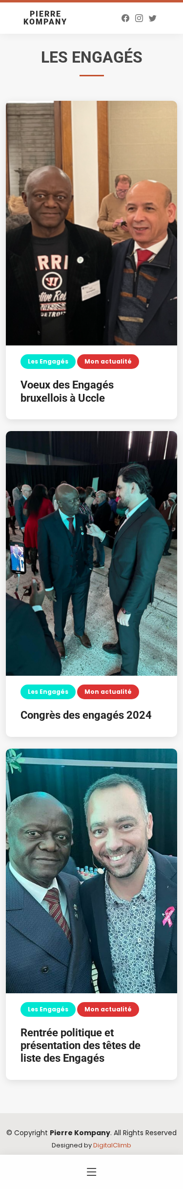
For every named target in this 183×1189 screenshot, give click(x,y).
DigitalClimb (112, 1145)
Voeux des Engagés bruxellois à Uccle (67, 391)
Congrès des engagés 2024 (86, 715)
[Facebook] (125, 18)
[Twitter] (153, 18)
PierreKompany (45, 17)
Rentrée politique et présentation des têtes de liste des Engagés (80, 1046)
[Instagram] (139, 18)
